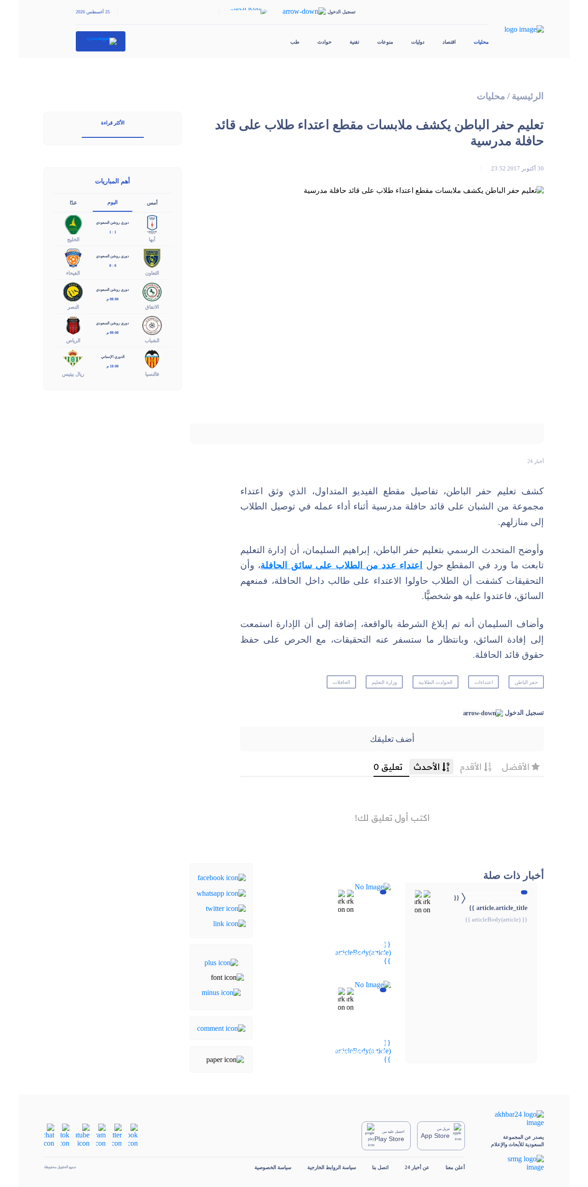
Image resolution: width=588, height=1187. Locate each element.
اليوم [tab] (112, 202)
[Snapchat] (49, 1135)
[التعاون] (152, 257)
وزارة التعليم (384, 682)
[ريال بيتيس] (73, 358)
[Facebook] (222, 877)
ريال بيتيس (73, 374)
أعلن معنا (455, 1167)
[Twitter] (226, 908)
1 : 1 (112, 232)
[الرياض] (73, 324)
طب (295, 42)
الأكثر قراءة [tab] (112, 122)
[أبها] (152, 224)
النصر (73, 307)
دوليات (417, 42)
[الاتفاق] (152, 291)
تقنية (354, 42)
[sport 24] (101, 41)
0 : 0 (112, 266)
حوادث (324, 42)
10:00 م (113, 366)
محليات (481, 42)
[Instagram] (101, 1135)
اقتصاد (449, 42)
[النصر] (73, 291)
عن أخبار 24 (417, 1167)
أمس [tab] (152, 202)
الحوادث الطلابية (435, 682)
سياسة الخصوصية (272, 1167)
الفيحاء (73, 273)
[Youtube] (83, 1135)
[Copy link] (229, 923)
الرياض (73, 340)
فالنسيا (152, 374)
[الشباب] (152, 324)
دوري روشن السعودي (112, 222)
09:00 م (113, 299)
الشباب (152, 340)
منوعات (385, 42)
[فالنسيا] (152, 358)
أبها (152, 239)
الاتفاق (152, 307)
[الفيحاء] (73, 257)
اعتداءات (484, 682)
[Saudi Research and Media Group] (512, 1163)
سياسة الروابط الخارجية (331, 1167)
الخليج (73, 239)
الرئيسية (528, 96)
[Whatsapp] (221, 892)
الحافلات (341, 682)
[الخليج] (73, 224)
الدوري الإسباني (112, 357)
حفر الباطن (526, 682)
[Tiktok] (65, 1135)
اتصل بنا (380, 1167)
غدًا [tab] (73, 202)
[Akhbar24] (512, 1118)
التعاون (152, 273)
